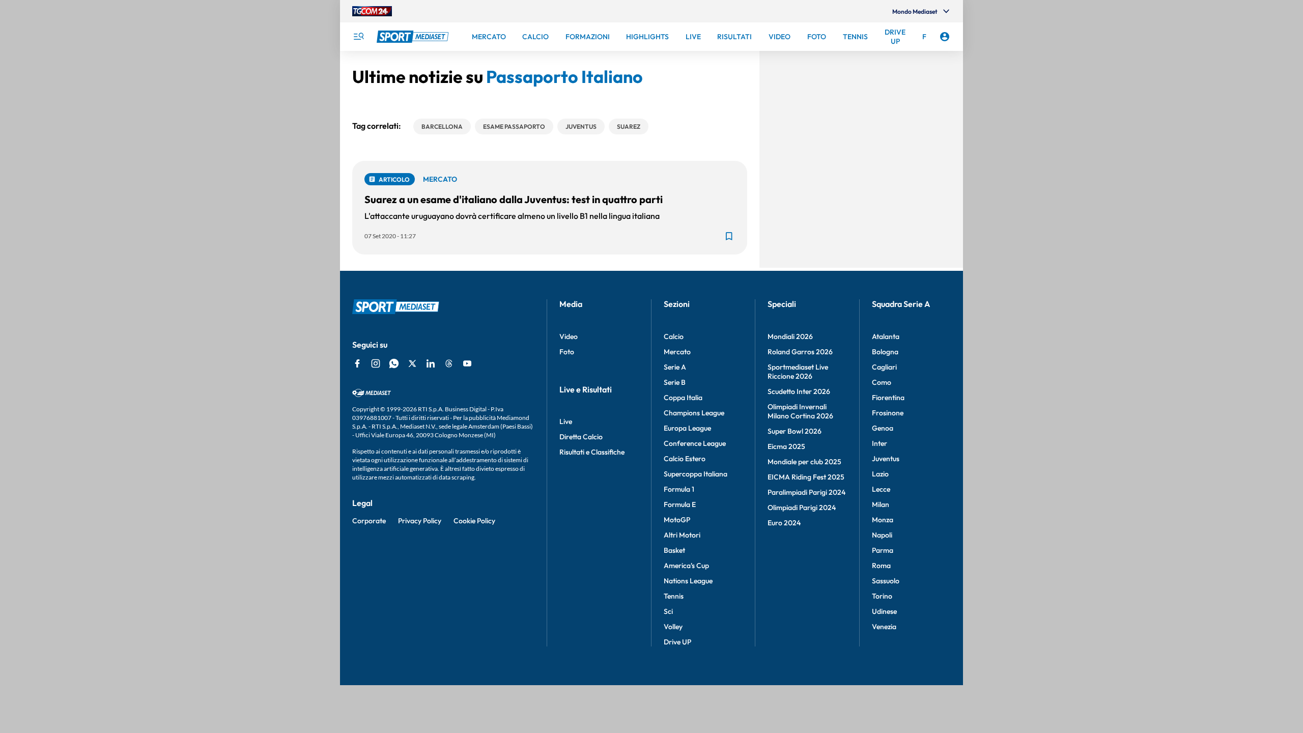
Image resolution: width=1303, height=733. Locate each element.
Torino (882, 596)
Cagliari (884, 367)
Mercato (677, 351)
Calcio (674, 336)
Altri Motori (682, 535)
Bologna (885, 351)
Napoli (882, 535)
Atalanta (885, 336)
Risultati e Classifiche (592, 452)
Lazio (880, 473)
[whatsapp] (394, 363)
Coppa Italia (683, 397)
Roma (881, 565)
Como (881, 382)
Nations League (688, 580)
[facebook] (357, 363)
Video (568, 336)
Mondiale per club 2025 (804, 461)
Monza (882, 519)
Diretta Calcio (581, 436)
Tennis (674, 596)
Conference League (695, 443)
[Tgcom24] (372, 11)
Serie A (675, 367)
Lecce (881, 489)
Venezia (884, 626)
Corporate (369, 520)
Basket (674, 550)
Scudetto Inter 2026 (799, 391)
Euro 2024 (784, 522)
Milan (880, 504)
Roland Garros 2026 (800, 351)
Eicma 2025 (786, 446)
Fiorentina (888, 397)
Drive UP (677, 641)
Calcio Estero (684, 458)
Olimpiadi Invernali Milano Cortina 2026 (800, 411)
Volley (673, 626)
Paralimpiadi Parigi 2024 (806, 492)
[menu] (358, 37)
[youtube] (467, 363)
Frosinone (887, 412)
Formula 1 (679, 489)
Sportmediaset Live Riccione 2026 (798, 371)
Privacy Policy (419, 520)
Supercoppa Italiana (695, 473)
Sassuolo (885, 580)
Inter (879, 443)
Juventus (885, 458)
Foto (566, 351)
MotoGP (677, 519)
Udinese (884, 611)
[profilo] (944, 37)
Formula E (680, 504)
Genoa (882, 428)
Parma (882, 550)
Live (565, 421)
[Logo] (414, 37)
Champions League (694, 412)
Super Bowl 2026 (795, 431)
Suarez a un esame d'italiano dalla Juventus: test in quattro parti (513, 199)
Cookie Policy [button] (474, 520)
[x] (412, 363)
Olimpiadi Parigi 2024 (802, 507)
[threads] (449, 363)
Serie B (675, 382)
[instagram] (376, 363)
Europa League (687, 428)
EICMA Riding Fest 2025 (806, 477)
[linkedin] (431, 363)
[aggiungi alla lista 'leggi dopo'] (729, 236)
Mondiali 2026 (790, 336)
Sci (668, 611)
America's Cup (686, 565)
